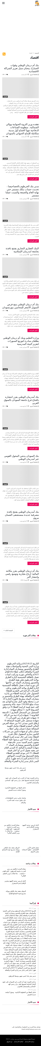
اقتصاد (5, 96)
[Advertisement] (20, 27)
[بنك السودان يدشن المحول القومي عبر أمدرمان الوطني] (20, 475)
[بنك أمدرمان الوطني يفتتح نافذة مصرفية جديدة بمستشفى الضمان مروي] (20, 534)
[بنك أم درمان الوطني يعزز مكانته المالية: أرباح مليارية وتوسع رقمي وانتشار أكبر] (20, 593)
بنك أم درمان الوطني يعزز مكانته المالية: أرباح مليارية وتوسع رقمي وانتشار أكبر (22, 573)
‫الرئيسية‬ (37, 53)
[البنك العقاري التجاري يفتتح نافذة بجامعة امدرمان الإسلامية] (20, 267)
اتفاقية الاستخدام (18, 1041)
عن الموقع (9, 1041)
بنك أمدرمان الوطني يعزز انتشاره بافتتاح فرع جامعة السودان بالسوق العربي (21, 400)
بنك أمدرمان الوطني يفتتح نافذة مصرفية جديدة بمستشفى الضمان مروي (22, 514)
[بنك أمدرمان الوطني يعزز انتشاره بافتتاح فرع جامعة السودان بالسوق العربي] (20, 419)
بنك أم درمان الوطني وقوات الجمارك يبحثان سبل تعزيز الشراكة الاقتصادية (21, 68)
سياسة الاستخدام (29, 1041)
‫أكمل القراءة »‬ (33, 117)
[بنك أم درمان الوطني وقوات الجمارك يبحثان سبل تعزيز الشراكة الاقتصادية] (20, 87)
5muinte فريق (34, 74)
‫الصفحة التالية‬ (9, 630)
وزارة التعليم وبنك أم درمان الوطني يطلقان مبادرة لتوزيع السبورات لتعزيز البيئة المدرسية (21, 341)
